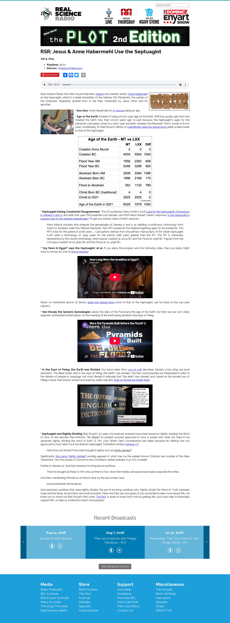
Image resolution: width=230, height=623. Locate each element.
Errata (160, 606)
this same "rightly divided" (71, 456)
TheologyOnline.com (70, 68)
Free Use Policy (128, 606)
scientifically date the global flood (146, 127)
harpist (100, 94)
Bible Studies (88, 589)
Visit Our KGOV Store (149, 16)
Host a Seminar (128, 602)
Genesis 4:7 (131, 444)
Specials (85, 606)
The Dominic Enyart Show (176, 17)
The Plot (101, 496)
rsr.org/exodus (79, 251)
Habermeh (141, 94)
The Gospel (164, 589)
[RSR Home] (61, 14)
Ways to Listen (51, 602)
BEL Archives (50, 593)
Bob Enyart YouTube (55, 598)
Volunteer (124, 589)
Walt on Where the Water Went (132, 380)
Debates (84, 602)
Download (51, 75)
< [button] (23, 542)
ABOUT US (163, 610)
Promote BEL (126, 598)
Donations (124, 593)
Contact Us (125, 610)
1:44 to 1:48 (135, 369)
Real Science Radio (54, 610)
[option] (56, 542)
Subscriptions (88, 610)
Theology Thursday (126, 16)
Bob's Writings (166, 593)
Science (84, 598)
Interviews (163, 598)
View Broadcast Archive (115, 566)
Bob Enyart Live (109, 16)
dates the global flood (100, 302)
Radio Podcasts (51, 589)
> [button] (206, 542)
